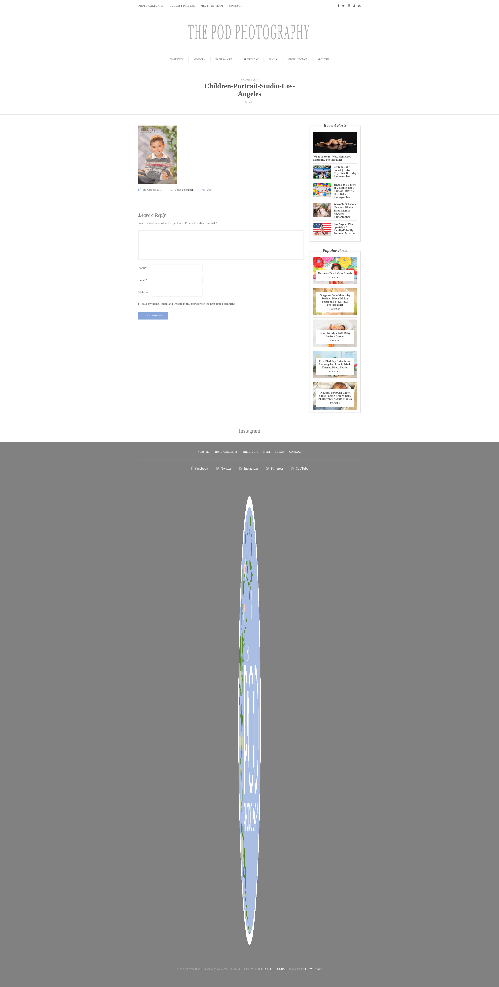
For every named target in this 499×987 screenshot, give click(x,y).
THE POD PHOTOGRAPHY (273, 969)
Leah (250, 102)
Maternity (177, 59)
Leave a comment (184, 189)
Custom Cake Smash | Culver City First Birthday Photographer (345, 172)
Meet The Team (212, 5)
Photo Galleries (151, 5)
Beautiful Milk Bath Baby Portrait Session (335, 335)
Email (142, 280)
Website (143, 292)
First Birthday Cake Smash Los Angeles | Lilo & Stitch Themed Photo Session (335, 364)
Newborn (199, 59)
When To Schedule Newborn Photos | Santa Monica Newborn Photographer (345, 210)
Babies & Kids (223, 59)
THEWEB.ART (313, 969)
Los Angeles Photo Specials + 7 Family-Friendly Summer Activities (344, 229)
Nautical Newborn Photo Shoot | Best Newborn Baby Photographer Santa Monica (335, 395)
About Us (323, 59)
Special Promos (297, 59)
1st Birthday (250, 59)
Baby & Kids (335, 340)
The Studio (250, 452)
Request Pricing (182, 5)
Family (273, 59)
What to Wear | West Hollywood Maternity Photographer (332, 158)
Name (142, 267)
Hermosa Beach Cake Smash (335, 273)
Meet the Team (273, 452)
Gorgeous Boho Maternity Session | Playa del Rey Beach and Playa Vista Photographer (335, 300)
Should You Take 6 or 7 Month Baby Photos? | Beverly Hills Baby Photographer (345, 191)
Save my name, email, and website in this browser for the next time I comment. (188, 303)
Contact (235, 5)
